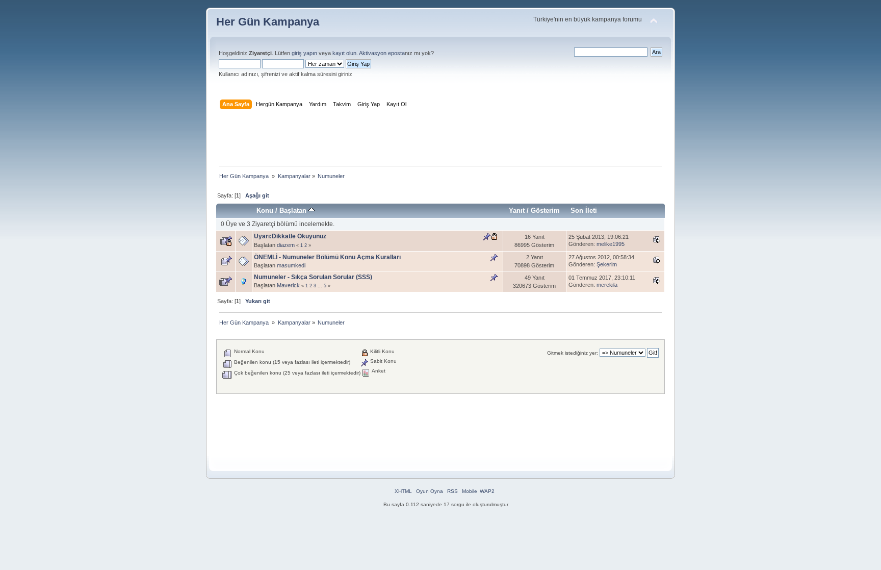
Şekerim (607, 264)
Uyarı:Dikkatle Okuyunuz (290, 236)
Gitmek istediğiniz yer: (572, 353)
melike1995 (611, 244)
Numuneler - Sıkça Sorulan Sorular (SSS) (313, 277)
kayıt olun (344, 53)
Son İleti (584, 210)
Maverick (288, 285)
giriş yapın (304, 53)
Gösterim (545, 210)
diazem (286, 245)
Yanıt (517, 210)
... (321, 285)
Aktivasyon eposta (382, 53)
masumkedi (291, 265)
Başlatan (293, 210)
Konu (264, 210)
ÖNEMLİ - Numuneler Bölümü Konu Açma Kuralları (327, 257)
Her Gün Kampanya (267, 21)
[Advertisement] (440, 140)
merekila (607, 285)
